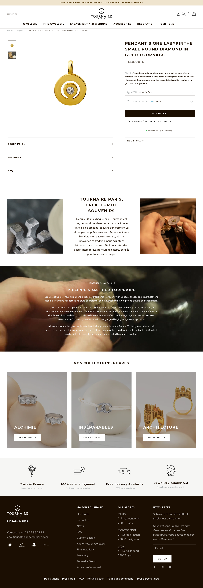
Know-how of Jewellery (91, 543)
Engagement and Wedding (88, 24)
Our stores (83, 514)
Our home (167, 24)
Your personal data (148, 578)
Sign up (162, 559)
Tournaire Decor (86, 561)
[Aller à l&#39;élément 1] (12, 45)
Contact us (12, 14)
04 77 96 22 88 (34, 532)
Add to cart (160, 113)
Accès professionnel (89, 567)
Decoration (145, 24)
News (80, 526)
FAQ (79, 532)
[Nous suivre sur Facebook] (154, 566)
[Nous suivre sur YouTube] (170, 566)
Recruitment (51, 578)
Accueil (10, 31)
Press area (68, 578)
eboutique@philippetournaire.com (27, 537)
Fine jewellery (53, 24)
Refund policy (95, 578)
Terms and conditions (120, 578)
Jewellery (30, 24)
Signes (20, 31)
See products (27, 437)
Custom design (86, 537)
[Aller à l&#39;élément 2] (12, 55)
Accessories (122, 24)
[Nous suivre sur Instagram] (162, 566)
